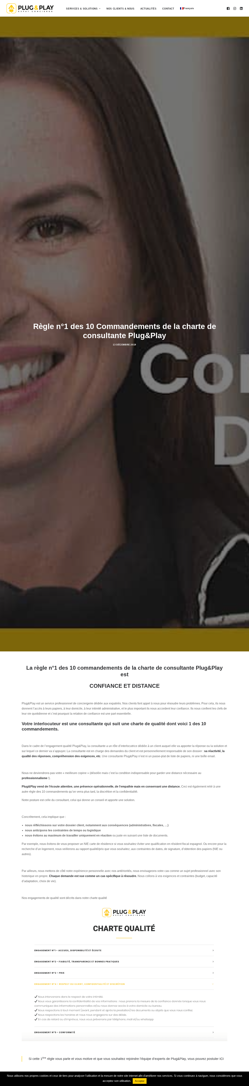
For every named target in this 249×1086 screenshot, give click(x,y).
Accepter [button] (139, 1081)
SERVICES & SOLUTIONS (82, 8)
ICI (221, 1059)
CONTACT (168, 8)
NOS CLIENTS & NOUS (120, 8)
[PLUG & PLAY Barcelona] (30, 8)
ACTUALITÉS (148, 8)
